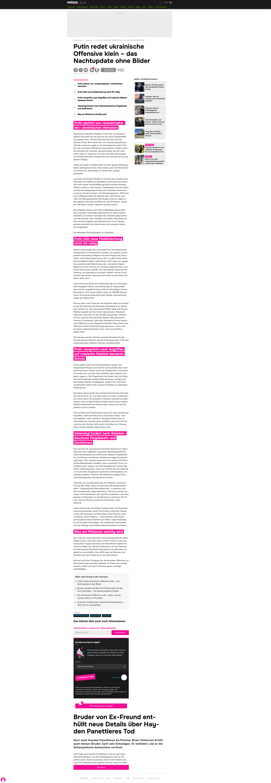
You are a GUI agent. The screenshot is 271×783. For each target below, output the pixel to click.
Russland (89, 40)
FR (166, 2)
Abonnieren (120, 632)
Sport (102, 7)
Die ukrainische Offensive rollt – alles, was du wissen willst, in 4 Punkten (99, 596)
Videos (150, 7)
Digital (123, 7)
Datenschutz (138, 778)
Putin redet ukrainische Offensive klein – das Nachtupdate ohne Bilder (98, 582)
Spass (116, 7)
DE (161, 2)
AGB (127, 778)
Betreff (78, 662)
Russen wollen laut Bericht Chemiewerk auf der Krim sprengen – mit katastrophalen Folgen (100, 589)
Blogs (138, 7)
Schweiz (71, 7)
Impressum (117, 778)
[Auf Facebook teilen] (75, 70)
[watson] (72, 2)
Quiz (144, 7)
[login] (3, 780)
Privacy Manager (153, 778)
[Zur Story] (119, 742)
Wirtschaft (93, 7)
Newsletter (83, 778)
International (82, 7)
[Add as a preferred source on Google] (108, 70)
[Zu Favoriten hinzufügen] (97, 70)
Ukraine (106, 616)
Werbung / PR (97, 778)
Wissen (131, 7)
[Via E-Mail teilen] (86, 70)
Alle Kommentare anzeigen (101, 706)
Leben (109, 7)
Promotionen (160, 7)
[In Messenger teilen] (81, 70)
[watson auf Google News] (121, 70)
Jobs (108, 778)
